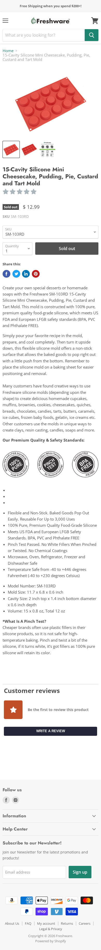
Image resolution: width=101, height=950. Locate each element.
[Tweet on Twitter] (16, 274)
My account (46, 923)
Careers (84, 923)
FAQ (28, 923)
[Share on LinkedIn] (26, 274)
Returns (67, 923)
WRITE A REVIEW (50, 731)
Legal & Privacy (50, 929)
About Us (12, 923)
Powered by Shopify (50, 941)
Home (8, 51)
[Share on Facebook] (6, 274)
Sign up (80, 872)
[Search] (91, 35)
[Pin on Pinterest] (36, 274)
